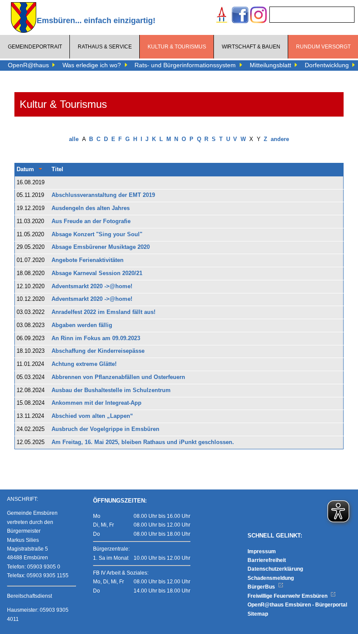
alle (74, 139)
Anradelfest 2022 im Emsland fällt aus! (103, 312)
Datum (25, 169)
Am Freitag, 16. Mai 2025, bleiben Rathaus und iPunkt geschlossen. (143, 442)
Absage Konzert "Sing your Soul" (97, 234)
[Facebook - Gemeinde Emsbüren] (240, 16)
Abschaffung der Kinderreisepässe (98, 351)
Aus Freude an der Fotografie (91, 221)
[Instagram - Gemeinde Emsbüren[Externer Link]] (258, 16)
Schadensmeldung (271, 578)
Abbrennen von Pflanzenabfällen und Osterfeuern (118, 377)
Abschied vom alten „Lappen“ (92, 416)
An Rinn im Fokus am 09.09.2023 (96, 338)
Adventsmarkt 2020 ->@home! (92, 286)
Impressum (262, 551)
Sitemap (258, 614)
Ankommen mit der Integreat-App (96, 403)
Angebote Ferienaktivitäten (88, 260)
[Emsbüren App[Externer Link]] (222, 16)
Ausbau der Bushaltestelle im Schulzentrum (111, 390)
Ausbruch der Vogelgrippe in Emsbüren (105, 429)
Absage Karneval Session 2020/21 (97, 273)
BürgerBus (262, 587)
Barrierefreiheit (267, 560)
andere (280, 139)
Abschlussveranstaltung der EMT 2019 (103, 195)
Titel (57, 169)
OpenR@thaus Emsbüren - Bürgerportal (297, 605)
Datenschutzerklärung (275, 569)
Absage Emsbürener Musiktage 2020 (101, 247)
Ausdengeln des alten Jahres (91, 208)
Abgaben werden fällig (82, 325)
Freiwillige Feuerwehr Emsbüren (288, 596)
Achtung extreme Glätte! (84, 364)
